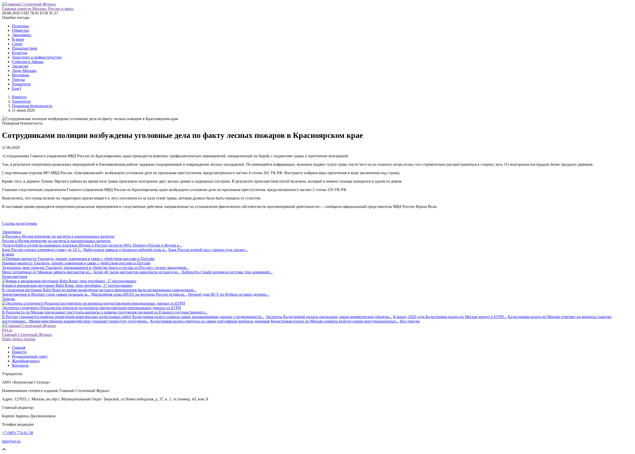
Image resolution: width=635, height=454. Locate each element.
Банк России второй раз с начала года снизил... (208, 250)
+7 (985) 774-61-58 (17, 433)
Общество (20, 30)
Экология (20, 66)
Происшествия (24, 48)
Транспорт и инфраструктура (37, 57)
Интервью (20, 75)
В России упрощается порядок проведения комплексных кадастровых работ (66, 317)
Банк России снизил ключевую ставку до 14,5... (42, 250)
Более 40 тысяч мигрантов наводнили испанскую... (137, 272)
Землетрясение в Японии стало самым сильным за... (46, 294)
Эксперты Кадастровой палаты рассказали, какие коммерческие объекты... (328, 317)
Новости (19, 97)
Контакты (20, 365)
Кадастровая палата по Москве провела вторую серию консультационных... (335, 321)
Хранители (21, 84)
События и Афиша (27, 62)
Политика (20, 26)
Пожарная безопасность (32, 106)
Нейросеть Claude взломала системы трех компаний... (227, 272)
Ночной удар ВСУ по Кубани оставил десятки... (228, 294)
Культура (19, 53)
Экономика (21, 35)
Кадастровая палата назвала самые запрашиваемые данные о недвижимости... (198, 317)
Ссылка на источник (19, 223)
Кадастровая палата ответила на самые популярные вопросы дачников (210, 321)
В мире (18, 39)
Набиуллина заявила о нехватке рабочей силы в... (125, 250)
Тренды (18, 79)
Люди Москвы (24, 70)
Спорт (17, 44)
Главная (18, 347)
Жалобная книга (26, 361)
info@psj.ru (11, 441)
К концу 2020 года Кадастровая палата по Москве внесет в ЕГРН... (450, 317)
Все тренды (410, 321)
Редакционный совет (30, 356)
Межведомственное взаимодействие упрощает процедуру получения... (89, 321)
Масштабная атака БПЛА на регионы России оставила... (139, 294)
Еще (16, 88)
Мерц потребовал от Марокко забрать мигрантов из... (47, 272)
